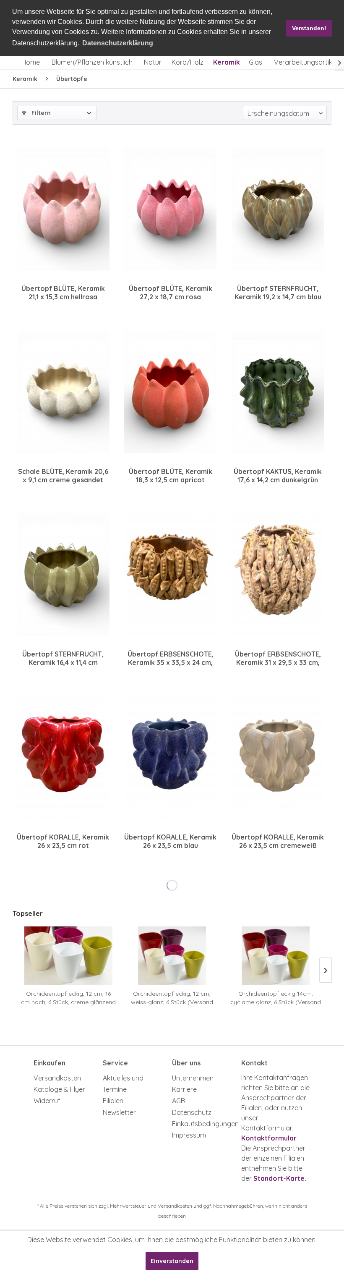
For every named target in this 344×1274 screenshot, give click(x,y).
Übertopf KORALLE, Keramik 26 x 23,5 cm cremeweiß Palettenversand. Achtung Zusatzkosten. (278, 841)
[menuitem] (30, 62)
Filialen (113, 1100)
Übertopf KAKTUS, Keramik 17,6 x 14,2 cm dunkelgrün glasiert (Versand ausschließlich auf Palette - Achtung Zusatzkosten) (278, 475)
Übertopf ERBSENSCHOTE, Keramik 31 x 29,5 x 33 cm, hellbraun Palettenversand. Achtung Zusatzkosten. (278, 658)
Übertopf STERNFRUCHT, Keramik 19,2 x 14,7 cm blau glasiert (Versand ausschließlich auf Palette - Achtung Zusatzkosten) (278, 292)
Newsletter (119, 1112)
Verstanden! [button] (309, 28)
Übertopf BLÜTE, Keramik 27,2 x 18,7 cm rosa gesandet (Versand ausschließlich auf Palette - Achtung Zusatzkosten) (170, 292)
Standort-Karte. (279, 1178)
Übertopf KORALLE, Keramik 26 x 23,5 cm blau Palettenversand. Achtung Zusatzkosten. (170, 841)
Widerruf (47, 1100)
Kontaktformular (269, 1138)
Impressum (189, 1135)
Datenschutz (191, 1112)
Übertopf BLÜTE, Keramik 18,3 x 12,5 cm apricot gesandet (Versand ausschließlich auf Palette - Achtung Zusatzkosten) (170, 475)
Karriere (184, 1089)
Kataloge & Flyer (59, 1089)
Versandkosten (57, 1078)
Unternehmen (193, 1078)
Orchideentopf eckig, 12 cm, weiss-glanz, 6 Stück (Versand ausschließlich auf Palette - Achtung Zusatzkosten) (172, 998)
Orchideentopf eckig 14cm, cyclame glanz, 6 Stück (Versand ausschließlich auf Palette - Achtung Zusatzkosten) (275, 998)
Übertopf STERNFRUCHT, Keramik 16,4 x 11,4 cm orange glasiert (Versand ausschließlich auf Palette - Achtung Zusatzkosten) (63, 658)
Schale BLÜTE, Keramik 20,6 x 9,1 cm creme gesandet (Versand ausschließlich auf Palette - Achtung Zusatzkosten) (63, 475)
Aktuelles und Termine (123, 1083)
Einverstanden (172, 1261)
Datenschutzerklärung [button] (117, 43)
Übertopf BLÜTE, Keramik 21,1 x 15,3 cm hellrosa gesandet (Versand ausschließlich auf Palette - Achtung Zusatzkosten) (63, 292)
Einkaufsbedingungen (204, 1124)
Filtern (40, 113)
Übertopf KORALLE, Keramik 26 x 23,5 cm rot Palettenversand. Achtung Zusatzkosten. (63, 841)
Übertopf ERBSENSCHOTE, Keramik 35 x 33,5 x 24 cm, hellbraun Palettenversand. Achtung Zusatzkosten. (170, 658)
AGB (178, 1100)
